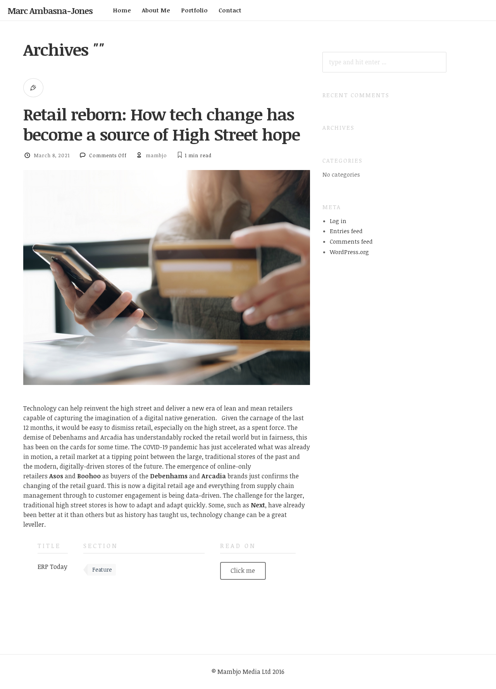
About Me (156, 10)
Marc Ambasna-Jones (50, 10)
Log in (338, 221)
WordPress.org (349, 252)
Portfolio (194, 10)
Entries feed (346, 231)
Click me (243, 570)
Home (122, 10)
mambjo (156, 155)
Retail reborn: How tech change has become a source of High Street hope (161, 124)
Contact (230, 10)
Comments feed (351, 241)
